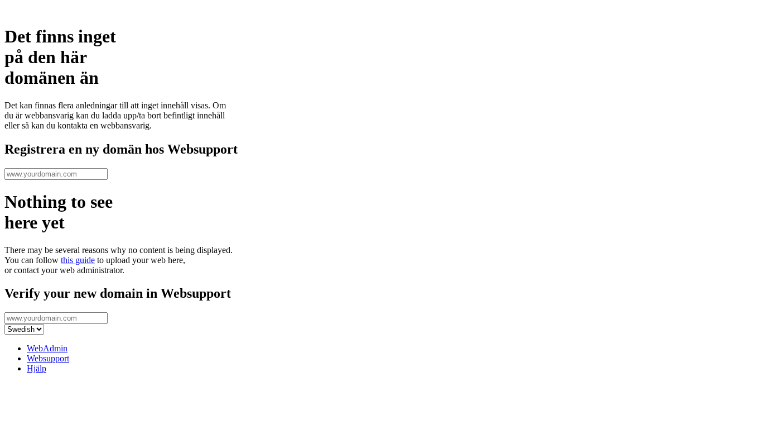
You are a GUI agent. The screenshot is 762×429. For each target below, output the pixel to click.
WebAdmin (47, 348)
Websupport (48, 358)
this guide (78, 260)
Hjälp (36, 368)
